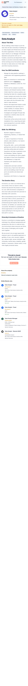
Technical (23, 325)
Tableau (14, 34)
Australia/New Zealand (9, 334)
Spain (6, 310)
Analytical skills (19, 290)
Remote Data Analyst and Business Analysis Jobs (14, 7)
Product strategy (17, 325)
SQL (9, 34)
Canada (22, 17)
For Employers (18, 2)
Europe (18, 17)
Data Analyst (13, 11)
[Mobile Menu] (25, 2)
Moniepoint (8, 286)
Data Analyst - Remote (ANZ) (13, 331)
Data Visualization (6, 32)
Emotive (11, 13)
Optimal (7, 333)
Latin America (12, 17)
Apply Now (14, 263)
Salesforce (5, 34)
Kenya (6, 299)
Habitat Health (8, 320)
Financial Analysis (15, 32)
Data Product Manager (11, 318)
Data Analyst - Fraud (10, 285)
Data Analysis (13, 290)
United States (7, 323)
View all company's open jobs (9, 275)
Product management (9, 325)
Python (22, 32)
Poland (6, 288)
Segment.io (17, 81)
